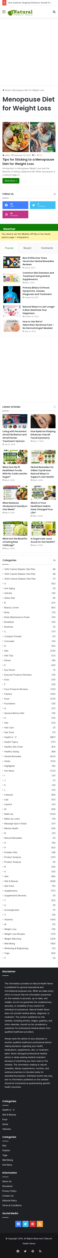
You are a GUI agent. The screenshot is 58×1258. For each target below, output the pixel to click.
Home (7, 90)
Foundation (9, 703)
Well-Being (9, 943)
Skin (6, 876)
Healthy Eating (11, 751)
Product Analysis (12, 857)
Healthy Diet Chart (13, 747)
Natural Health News (43, 983)
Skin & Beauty (11, 881)
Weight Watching (12, 939)
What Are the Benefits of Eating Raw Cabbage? (14, 542)
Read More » (11, 180)
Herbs (7, 761)
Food (6, 699)
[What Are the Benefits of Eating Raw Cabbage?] (14, 528)
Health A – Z (10, 737)
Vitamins (8, 919)
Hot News (9, 771)
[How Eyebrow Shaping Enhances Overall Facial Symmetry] (43, 421)
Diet (6, 651)
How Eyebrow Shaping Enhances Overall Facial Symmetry (43, 434)
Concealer (9, 641)
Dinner (7, 660)
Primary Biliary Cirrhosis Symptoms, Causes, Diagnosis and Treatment (37, 291)
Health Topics (11, 742)
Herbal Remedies (12, 756)
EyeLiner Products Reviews (18, 675)
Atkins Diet (9, 598)
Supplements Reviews (15, 895)
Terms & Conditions (12, 1205)
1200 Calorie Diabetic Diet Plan (19, 569)
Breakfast (9, 622)
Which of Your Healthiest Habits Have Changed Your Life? (42, 507)
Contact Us (8, 1196)
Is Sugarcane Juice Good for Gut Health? (43, 540)
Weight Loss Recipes (14, 934)
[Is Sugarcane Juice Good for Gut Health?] (43, 528)
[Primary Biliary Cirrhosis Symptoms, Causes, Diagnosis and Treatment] (11, 294)
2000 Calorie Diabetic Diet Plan (20, 579)
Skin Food (9, 886)
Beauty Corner (11, 607)
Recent (27, 247)
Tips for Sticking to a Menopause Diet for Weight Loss (28, 161)
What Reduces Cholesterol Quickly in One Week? (14, 506)
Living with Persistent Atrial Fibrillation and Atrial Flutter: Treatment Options (14, 436)
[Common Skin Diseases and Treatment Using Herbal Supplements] (11, 277)
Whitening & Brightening (16, 948)
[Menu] (3, 12)
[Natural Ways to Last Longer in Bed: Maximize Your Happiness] (11, 311)
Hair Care (9, 727)
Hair (6, 723)
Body (6, 612)
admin (7, 155)
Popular (9, 247)
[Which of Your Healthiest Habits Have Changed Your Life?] (43, 493)
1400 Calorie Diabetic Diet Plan (19, 574)
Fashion (8, 694)
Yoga (6, 953)
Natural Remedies (13, 838)
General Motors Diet (14, 713)
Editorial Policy (9, 1200)
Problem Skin (10, 852)
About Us (6, 1181)
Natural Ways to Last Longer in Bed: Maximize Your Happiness (39, 310)
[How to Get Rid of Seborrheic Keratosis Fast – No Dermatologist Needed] (11, 326)
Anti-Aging (9, 588)
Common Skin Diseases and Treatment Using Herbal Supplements (38, 276)
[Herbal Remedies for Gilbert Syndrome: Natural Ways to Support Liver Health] (43, 457)
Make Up (8, 814)
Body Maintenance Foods (17, 617)
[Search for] (54, 12)
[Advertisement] (29, 50)
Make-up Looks (12, 819)
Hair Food (9, 732)
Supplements (10, 891)
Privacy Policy (9, 1191)
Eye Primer (9, 670)
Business (8, 627)
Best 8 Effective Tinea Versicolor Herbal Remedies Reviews (38, 261)
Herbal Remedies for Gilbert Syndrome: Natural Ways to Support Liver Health (42, 472)
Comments (47, 247)
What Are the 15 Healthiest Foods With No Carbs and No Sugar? (14, 472)
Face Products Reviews (16, 689)
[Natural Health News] (20, 12)
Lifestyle (8, 795)
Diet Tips (8, 655)
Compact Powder (13, 636)
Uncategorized (11, 910)
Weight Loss (10, 929)
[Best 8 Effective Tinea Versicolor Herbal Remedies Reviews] (11, 262)
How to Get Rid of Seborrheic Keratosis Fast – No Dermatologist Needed (38, 325)
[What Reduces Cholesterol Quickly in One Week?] (14, 493)
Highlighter (9, 766)
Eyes (6, 679)
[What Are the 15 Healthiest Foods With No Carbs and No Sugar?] (14, 457)
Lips (6, 799)
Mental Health (11, 828)
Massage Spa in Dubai (15, 823)
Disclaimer (7, 1186)
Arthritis (8, 593)
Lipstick (8, 804)
